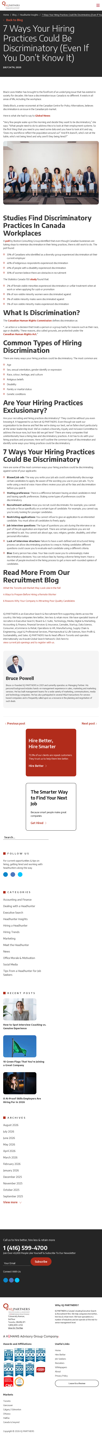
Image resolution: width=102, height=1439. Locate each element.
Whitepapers (61, 1367)
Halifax (6, 1418)
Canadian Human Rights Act (19, 334)
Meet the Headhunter (16, 945)
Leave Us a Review (77, 1383)
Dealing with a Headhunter (19, 906)
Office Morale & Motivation (19, 957)
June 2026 (9, 1138)
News (6, 951)
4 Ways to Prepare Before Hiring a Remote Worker (29, 594)
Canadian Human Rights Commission (30, 320)
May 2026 (9, 1144)
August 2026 (10, 1125)
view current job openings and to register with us (28, 642)
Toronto (7, 1401)
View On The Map (15, 1328)
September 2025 (13, 1196)
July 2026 (8, 1131)
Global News (42, 115)
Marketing (9, 938)
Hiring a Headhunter (15, 925)
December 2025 (12, 1176)
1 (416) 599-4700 (25, 1247)
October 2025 (11, 1189)
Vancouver (8, 1405)
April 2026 (9, 1150)
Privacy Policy (61, 1375)
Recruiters (59, 1363)
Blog (14, 14)
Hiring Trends (11, 932)
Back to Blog (14, 20)
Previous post (16, 723)
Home (6, 14)
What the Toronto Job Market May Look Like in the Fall (32, 587)
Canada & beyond (11, 1422)
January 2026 (11, 1170)
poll (7, 240)
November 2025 (12, 1183)
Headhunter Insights (29, 14)
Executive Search (13, 912)
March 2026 (10, 1157)
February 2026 (11, 1163)
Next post (88, 723)
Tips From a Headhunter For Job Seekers (22, 972)
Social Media (10, 964)
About (58, 1371)
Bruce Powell (20, 678)
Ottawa (6, 1413)
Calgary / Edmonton (12, 1409)
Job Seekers (60, 1359)
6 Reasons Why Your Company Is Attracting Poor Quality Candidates (39, 600)
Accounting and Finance (17, 899)
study (33, 279)
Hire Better (60, 1354)
